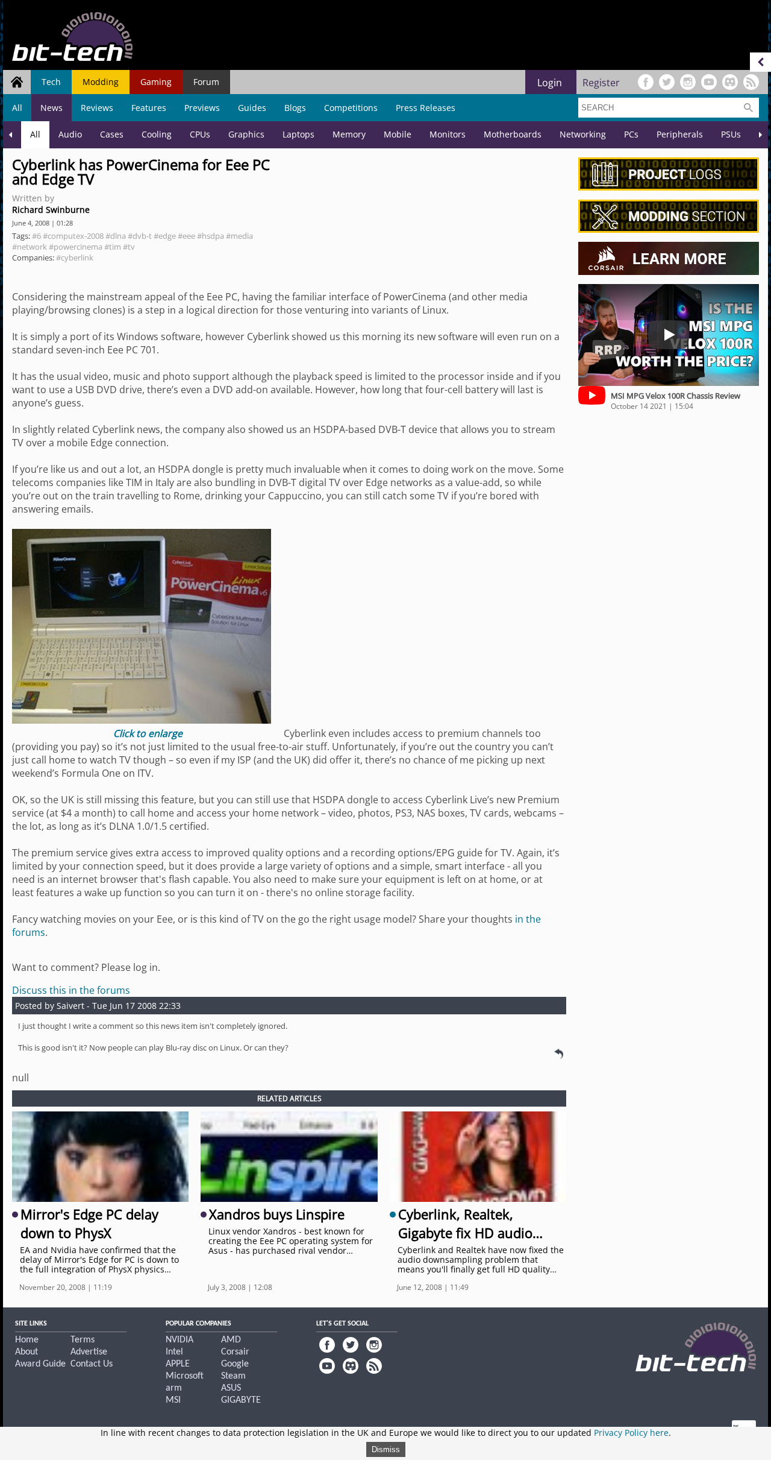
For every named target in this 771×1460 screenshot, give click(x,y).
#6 (36, 235)
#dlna (115, 235)
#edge (165, 235)
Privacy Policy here (631, 1432)
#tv (129, 246)
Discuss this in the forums (71, 990)
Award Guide (40, 1364)
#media (239, 235)
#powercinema (75, 246)
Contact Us (91, 1364)
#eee (186, 235)
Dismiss (386, 1449)
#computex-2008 (73, 235)
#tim (112, 246)
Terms (82, 1340)
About (26, 1352)
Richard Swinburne (51, 209)
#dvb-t (140, 235)
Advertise (88, 1352)
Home (27, 1340)
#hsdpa (210, 235)
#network (29, 246)
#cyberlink (74, 257)
